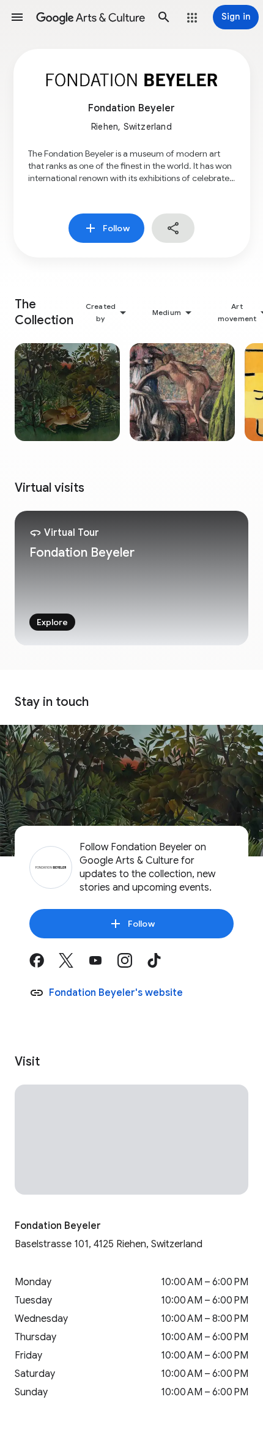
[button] (17, 17)
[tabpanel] (131, 578)
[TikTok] (161, 964)
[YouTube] (102, 964)
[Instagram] (132, 964)
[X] (73, 964)
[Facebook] (44, 964)
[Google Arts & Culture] (90, 17)
